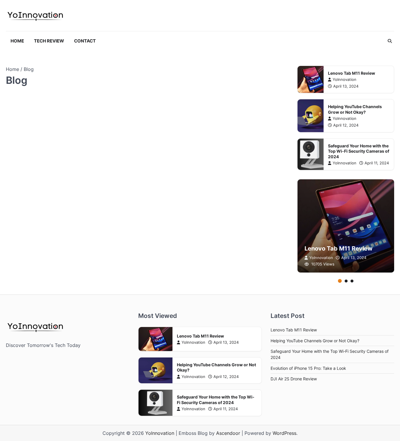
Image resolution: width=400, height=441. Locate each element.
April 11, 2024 (377, 163)
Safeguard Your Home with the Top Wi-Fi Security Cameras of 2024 (358, 151)
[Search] (389, 41)
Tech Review (49, 41)
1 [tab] (340, 281)
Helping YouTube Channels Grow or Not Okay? (355, 109)
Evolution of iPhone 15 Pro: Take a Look (308, 368)
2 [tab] (346, 281)
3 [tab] (352, 281)
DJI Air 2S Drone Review (294, 378)
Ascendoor (228, 433)
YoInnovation (344, 79)
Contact (85, 41)
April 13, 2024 (345, 86)
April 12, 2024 (345, 125)
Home (17, 41)
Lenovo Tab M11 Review (351, 73)
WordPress (284, 433)
